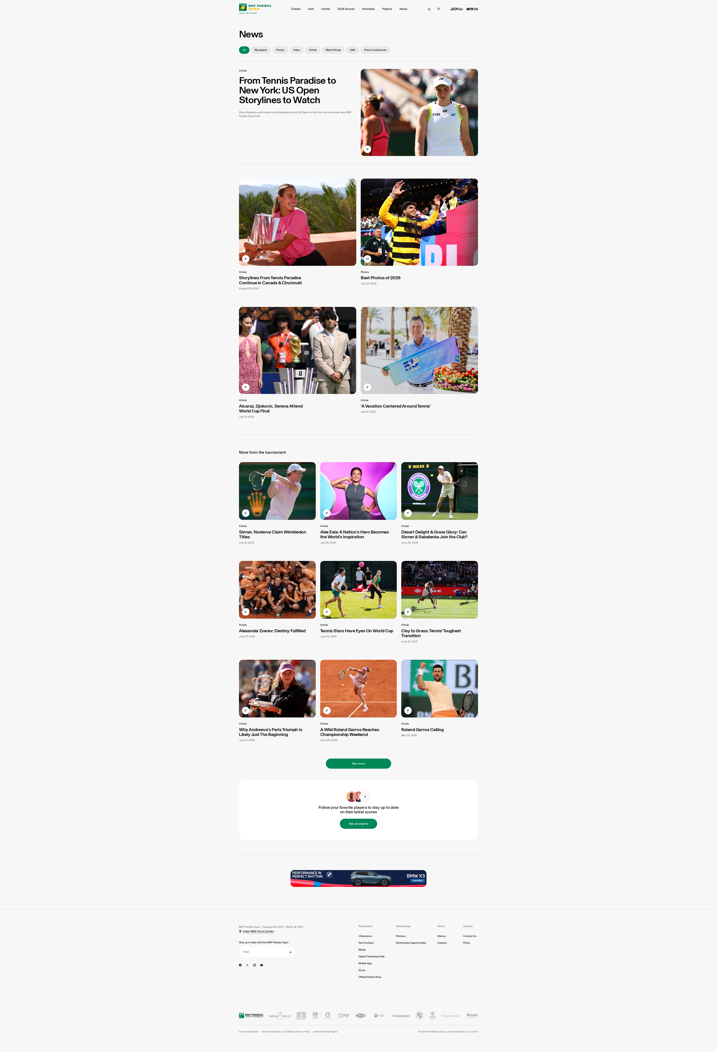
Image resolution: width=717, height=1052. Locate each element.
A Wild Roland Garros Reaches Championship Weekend (349, 732)
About (441, 926)
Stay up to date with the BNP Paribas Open (263, 942)
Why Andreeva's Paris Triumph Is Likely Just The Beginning (270, 732)
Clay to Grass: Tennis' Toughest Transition (431, 633)
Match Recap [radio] (333, 50)
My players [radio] (261, 50)
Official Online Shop (369, 977)
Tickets (295, 9)
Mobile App (365, 963)
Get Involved (365, 942)
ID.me (361, 970)
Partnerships (403, 926)
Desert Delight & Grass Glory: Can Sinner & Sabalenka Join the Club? (434, 534)
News (403, 9)
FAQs (466, 942)
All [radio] (244, 50)
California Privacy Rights (325, 1031)
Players (387, 9)
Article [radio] (313, 50)
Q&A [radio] (352, 50)
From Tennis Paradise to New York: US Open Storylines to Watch (287, 90)
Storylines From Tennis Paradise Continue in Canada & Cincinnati (270, 280)
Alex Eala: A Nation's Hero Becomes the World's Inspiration (354, 534)
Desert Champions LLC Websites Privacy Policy (286, 1031)
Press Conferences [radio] (375, 50)
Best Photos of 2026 (381, 277)
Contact (468, 926)
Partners (401, 936)
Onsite (325, 9)
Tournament (365, 926)
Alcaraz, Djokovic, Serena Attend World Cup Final (271, 408)
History (441, 936)
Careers (442, 942)
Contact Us (469, 936)
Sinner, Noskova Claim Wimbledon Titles (272, 534)
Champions (365, 936)
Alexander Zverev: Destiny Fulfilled (272, 630)
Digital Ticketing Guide (371, 956)
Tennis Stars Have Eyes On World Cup (356, 630)
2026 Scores (346, 9)
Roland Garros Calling (422, 729)
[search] (429, 9)
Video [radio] (296, 50)
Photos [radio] (280, 50)
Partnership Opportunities (411, 942)
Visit (311, 9)
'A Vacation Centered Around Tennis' (396, 406)
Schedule (368, 9)
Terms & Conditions (249, 1031)
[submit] (290, 952)
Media (362, 949)
